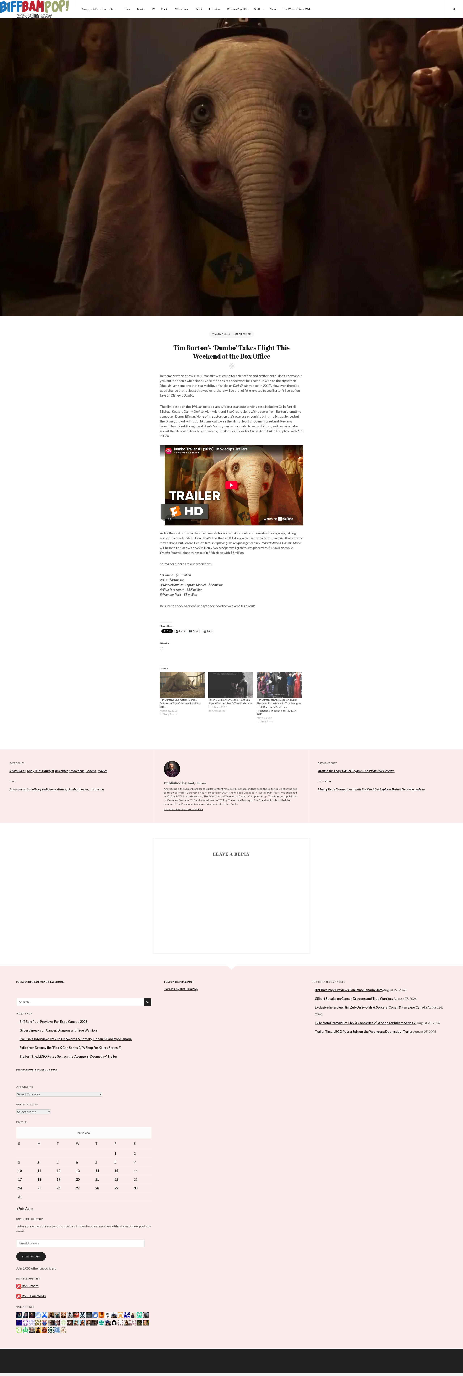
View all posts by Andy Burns (183, 809)
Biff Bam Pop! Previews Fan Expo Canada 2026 (53, 1022)
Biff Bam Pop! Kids (237, 8)
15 (116, 1171)
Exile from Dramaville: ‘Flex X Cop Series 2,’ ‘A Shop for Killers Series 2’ (70, 1048)
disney (61, 789)
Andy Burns (222, 334)
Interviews (215, 8)
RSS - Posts (30, 1286)
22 (116, 1179)
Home (128, 8)
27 (78, 1188)
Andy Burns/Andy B (40, 771)
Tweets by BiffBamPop (181, 989)
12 (58, 1171)
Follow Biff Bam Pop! (179, 981)
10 (20, 1171)
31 (20, 1197)
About (273, 8)
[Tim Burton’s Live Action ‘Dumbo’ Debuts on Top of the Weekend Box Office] (182, 685)
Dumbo (72, 789)
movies (102, 771)
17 (20, 1179)
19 (58, 1179)
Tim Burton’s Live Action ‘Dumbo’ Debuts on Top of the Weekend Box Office (180, 703)
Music (199, 8)
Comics (165, 8)
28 (97, 1188)
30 (135, 1188)
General (91, 771)
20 (78, 1179)
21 (97, 1179)
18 (39, 1179)
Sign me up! (31, 1256)
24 (20, 1188)
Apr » (29, 1209)
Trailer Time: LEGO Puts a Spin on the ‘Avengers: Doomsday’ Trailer (68, 1056)
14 (97, 1171)
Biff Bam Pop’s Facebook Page (37, 1069)
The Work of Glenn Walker (298, 8)
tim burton (97, 789)
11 (39, 1171)
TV (153, 8)
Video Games (182, 8)
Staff (257, 8)
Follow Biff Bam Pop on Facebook (40, 981)
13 (78, 1171)
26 (58, 1188)
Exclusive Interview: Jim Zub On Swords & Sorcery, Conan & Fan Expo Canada (76, 1039)
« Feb (20, 1209)
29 (116, 1188)
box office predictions (69, 771)
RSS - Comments (33, 1296)
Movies (141, 8)
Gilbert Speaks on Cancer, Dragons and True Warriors (59, 1030)
